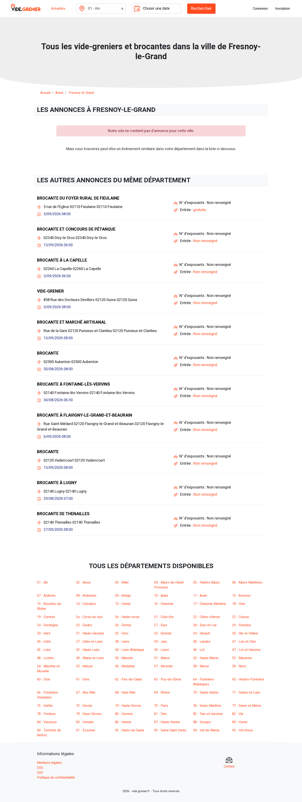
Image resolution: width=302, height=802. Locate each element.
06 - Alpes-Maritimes (247, 582)
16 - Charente (163, 603)
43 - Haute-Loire (87, 649)
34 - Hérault (201, 633)
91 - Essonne (85, 730)
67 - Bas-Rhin (85, 692)
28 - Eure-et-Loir (205, 625)
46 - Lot (198, 649)
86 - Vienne (123, 722)
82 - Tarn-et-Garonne (208, 713)
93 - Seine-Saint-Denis (170, 730)
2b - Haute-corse (127, 617)
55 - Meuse (84, 666)
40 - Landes (201, 641)
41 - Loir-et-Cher (244, 641)
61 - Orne (82, 679)
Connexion (260, 8)
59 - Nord (239, 666)
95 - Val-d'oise (242, 730)
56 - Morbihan (125, 666)
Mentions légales (49, 762)
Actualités (58, 8)
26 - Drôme (123, 625)
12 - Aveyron (241, 595)
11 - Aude (200, 595)
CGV (40, 772)
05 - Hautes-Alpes (206, 582)
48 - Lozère (45, 658)
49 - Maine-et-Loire (90, 658)
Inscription (282, 8)
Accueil (45, 92)
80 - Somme (124, 713)
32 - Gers (121, 633)
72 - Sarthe (45, 705)
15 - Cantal (122, 603)
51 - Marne (162, 658)
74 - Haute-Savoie (128, 705)
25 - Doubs (84, 625)
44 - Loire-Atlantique (129, 649)
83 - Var (237, 713)
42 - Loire (44, 649)
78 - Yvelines (46, 713)
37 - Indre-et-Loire (89, 641)
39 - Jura (160, 641)
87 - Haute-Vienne (167, 722)
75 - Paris (161, 705)
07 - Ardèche (46, 595)
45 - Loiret (161, 649)
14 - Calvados (86, 603)
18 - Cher (238, 603)
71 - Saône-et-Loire (246, 692)
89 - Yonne (239, 722)
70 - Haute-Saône (205, 692)
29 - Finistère (241, 625)
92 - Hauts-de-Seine (129, 730)
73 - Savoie (84, 705)
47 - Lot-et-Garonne (246, 649)
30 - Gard (43, 633)
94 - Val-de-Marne (206, 730)
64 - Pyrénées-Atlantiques (204, 682)
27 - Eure (160, 625)
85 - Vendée (85, 722)
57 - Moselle (163, 666)
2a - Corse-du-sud (89, 617)
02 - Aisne (83, 582)
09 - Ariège (123, 595)
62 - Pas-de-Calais (128, 679)
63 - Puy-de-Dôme (167, 679)
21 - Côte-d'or (164, 617)
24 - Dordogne (47, 625)
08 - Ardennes (86, 595)
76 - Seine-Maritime (207, 705)
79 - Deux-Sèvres (88, 713)
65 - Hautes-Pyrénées (248, 679)
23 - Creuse (240, 617)
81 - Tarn (160, 713)
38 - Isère (122, 641)
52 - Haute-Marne (205, 658)
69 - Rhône (162, 692)
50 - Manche (124, 658)
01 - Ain (42, 582)
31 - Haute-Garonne (90, 633)
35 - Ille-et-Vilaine (245, 633)
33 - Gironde (163, 633)
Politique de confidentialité (56, 777)
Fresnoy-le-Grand (81, 92)
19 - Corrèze (46, 617)
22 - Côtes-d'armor (206, 617)
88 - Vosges (202, 722)
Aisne (59, 92)
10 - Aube (161, 595)
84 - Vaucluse (47, 722)
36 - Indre (44, 641)
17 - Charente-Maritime (209, 603)
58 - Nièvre (201, 666)
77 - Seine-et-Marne (246, 705)
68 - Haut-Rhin (125, 692)
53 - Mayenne (242, 658)
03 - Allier (122, 582)
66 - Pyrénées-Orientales (48, 695)
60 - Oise (43, 679)
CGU (40, 767)
